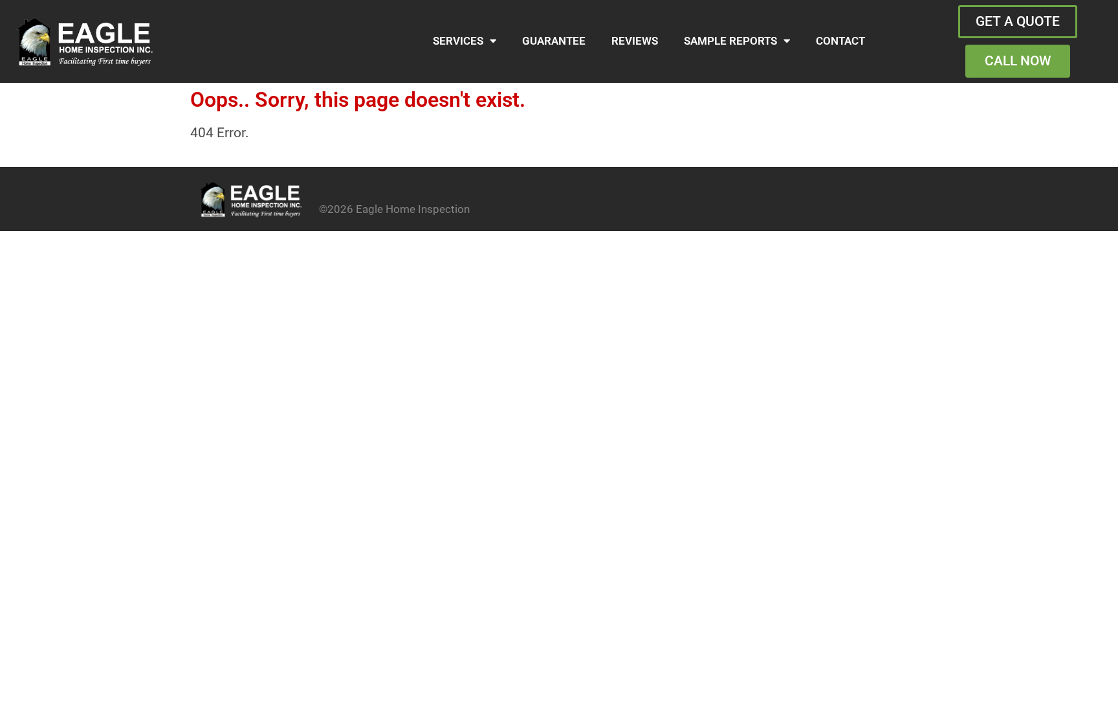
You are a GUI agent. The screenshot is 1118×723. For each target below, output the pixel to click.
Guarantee (554, 41)
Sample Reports (730, 41)
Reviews (634, 41)
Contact (840, 41)
